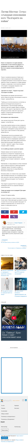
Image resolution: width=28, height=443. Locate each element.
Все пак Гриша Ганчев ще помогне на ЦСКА (10, 242)
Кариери (16, 405)
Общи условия (19, 440)
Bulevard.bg (4, 426)
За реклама (4, 411)
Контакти (16, 408)
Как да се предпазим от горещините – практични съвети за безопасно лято (7, 273)
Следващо (24, 245)
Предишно (4, 240)
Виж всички (5, 430)
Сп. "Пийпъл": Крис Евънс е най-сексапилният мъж (11, 334)
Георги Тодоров (18, 222)
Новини (3, 408)
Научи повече (19, 435)
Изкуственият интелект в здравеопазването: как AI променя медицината (21, 293)
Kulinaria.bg (17, 426)
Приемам (4, 437)
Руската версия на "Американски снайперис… (17, 248)
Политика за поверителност (7, 441)
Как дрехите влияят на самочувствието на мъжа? (7, 292)
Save (5, 215)
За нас (3, 405)
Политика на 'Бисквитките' (7, 419)
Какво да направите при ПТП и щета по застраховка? (20, 272)
